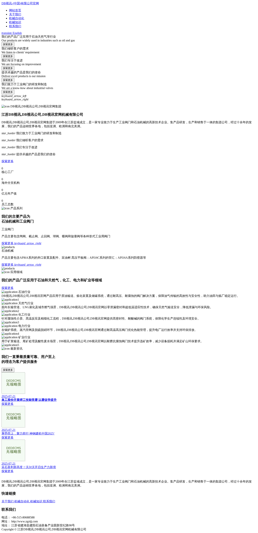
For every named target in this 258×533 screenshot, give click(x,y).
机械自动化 (16, 18)
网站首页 (15, 10)
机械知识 (15, 22)
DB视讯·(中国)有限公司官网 (20, 3)
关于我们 (15, 14)
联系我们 (15, 26)
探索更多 (8, 44)
